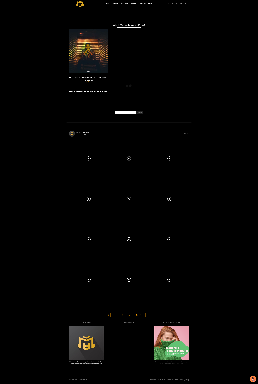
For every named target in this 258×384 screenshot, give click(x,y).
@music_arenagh (82, 132)
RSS (141, 315)
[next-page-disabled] (130, 85)
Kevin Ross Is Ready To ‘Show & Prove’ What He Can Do (88, 79)
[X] (185, 3)
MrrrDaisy (88, 82)
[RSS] (137, 315)
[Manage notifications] (253, 380)
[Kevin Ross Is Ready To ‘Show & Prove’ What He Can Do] (88, 51)
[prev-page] (127, 85)
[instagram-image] (88, 158)
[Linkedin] (177, 3)
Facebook (115, 315)
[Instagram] (172, 3)
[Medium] (181, 3)
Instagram (129, 315)
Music (88, 71)
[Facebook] (168, 3)
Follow (186, 134)
